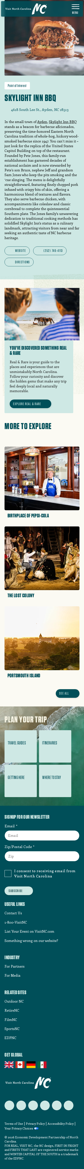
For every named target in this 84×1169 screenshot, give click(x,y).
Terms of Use (14, 1124)
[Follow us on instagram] (33, 1105)
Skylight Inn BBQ (63, 121)
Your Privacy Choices (19, 1128)
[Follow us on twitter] (9, 1105)
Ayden (42, 121)
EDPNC (10, 1037)
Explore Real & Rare (27, 404)
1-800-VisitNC (16, 922)
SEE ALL (64, 693)
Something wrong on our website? (31, 940)
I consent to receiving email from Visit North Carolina (44, 873)
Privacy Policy (35, 1124)
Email (10, 825)
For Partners (15, 966)
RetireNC (12, 1010)
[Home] (26, 9)
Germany (31, 1064)
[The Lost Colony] (42, 563)
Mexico (42, 1064)
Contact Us (13, 913)
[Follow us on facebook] (21, 1105)
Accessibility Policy (61, 1124)
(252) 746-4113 (53, 250)
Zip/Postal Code (18, 846)
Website (20, 250)
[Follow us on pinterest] (45, 1105)
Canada (20, 1064)
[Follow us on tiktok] (68, 1105)
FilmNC (11, 1019)
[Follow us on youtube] (57, 1105)
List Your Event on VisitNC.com (29, 931)
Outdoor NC (14, 1001)
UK (9, 1064)
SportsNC (12, 1028)
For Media (12, 975)
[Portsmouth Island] (42, 643)
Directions (22, 262)
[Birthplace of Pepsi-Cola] (42, 484)
